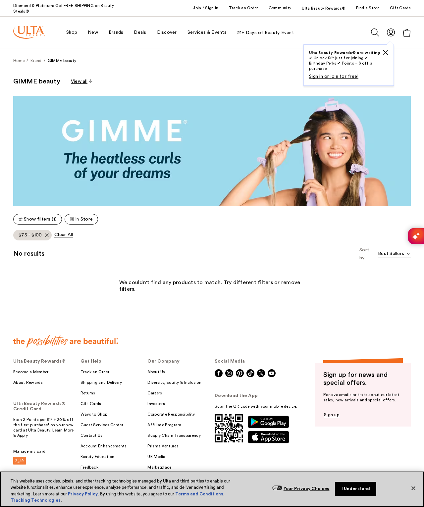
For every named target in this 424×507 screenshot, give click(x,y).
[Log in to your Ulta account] (391, 32)
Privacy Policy (83, 494)
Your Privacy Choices (307, 488)
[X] (385, 52)
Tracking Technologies (36, 500)
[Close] (413, 488)
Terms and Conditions (199, 494)
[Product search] (375, 32)
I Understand (356, 488)
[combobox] (394, 254)
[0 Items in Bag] (407, 33)
